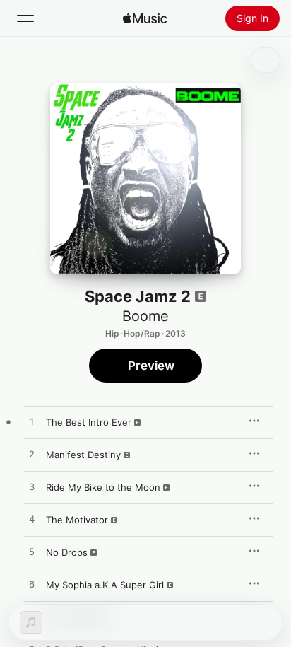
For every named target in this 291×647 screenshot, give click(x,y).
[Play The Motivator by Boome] (32, 519)
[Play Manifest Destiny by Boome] (32, 454)
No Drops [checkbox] (67, 552)
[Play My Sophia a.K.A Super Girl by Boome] (32, 584)
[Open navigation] (25, 18)
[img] (145, 18)
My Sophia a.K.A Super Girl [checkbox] (105, 584)
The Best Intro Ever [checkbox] (88, 422)
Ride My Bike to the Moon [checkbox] (103, 487)
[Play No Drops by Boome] (32, 552)
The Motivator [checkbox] (77, 519)
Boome (145, 316)
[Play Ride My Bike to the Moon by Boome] (32, 487)
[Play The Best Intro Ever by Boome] (32, 422)
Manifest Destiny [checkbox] (83, 454)
